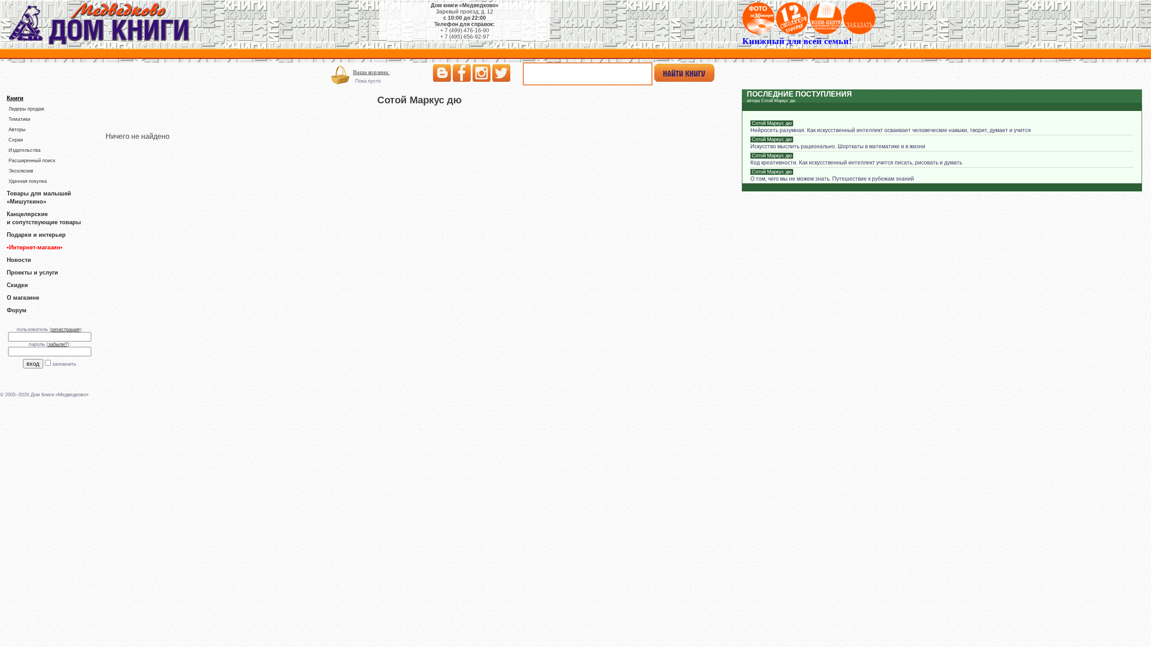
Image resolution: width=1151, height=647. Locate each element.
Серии (16, 139)
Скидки (17, 285)
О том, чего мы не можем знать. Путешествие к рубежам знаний (832, 179)
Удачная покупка (28, 181)
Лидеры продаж (26, 108)
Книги (15, 98)
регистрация (65, 329)
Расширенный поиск (32, 160)
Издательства (24, 150)
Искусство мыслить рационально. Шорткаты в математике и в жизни (837, 146)
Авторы (17, 129)
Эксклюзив (21, 170)
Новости (19, 260)
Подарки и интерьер (36, 234)
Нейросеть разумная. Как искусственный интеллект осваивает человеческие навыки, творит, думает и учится (890, 130)
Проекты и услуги (32, 272)
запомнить (64, 364)
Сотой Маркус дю (772, 123)
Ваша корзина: (371, 72)
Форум (17, 310)
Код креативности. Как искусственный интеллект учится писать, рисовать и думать (856, 163)
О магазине (23, 297)
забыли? (57, 344)
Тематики (19, 119)
